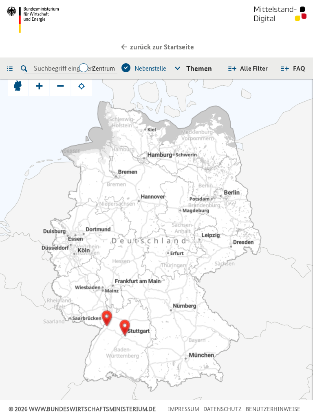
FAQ (299, 68)
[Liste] (12, 68)
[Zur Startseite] (280, 20)
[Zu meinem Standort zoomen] (81, 86)
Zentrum (103, 68)
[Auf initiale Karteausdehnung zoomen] (18, 86)
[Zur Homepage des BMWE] (80, 20)
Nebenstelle (150, 68)
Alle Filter (254, 68)
